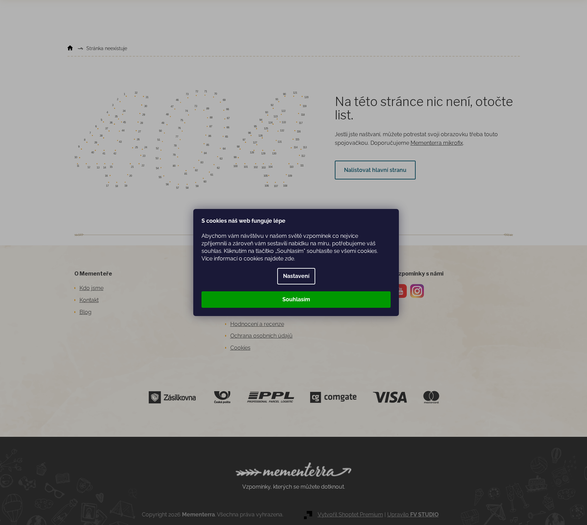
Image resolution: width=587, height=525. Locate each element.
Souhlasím (296, 299)
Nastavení (296, 276)
